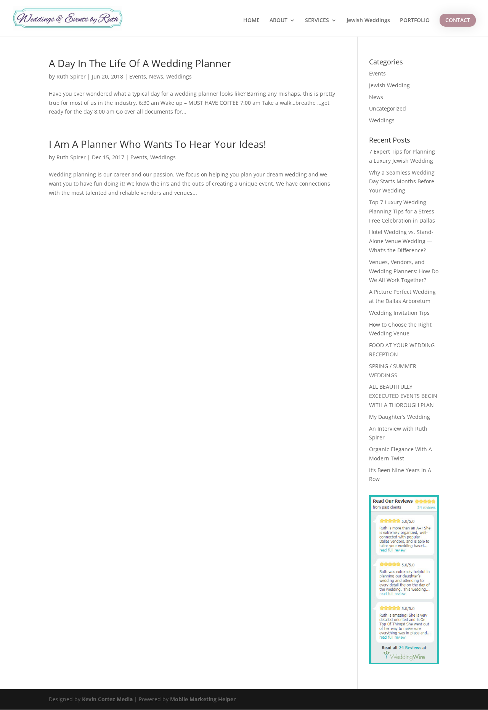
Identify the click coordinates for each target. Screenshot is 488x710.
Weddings (179, 76)
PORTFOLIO (415, 21)
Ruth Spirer (71, 76)
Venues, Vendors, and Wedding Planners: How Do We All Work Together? (403, 271)
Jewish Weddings (368, 21)
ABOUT (278, 21)
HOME (251, 21)
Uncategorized (387, 108)
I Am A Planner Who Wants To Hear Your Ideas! (157, 144)
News (156, 76)
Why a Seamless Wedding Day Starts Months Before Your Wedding (402, 181)
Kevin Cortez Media (107, 699)
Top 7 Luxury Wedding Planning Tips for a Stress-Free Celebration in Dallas (402, 211)
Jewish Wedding (389, 85)
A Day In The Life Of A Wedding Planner (140, 63)
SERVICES (317, 21)
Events (137, 76)
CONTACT (457, 20)
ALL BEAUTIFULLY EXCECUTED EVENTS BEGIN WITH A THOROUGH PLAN (403, 396)
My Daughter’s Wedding (399, 416)
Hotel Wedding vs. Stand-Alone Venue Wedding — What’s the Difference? (401, 241)
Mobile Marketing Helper (203, 699)
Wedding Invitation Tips (399, 312)
